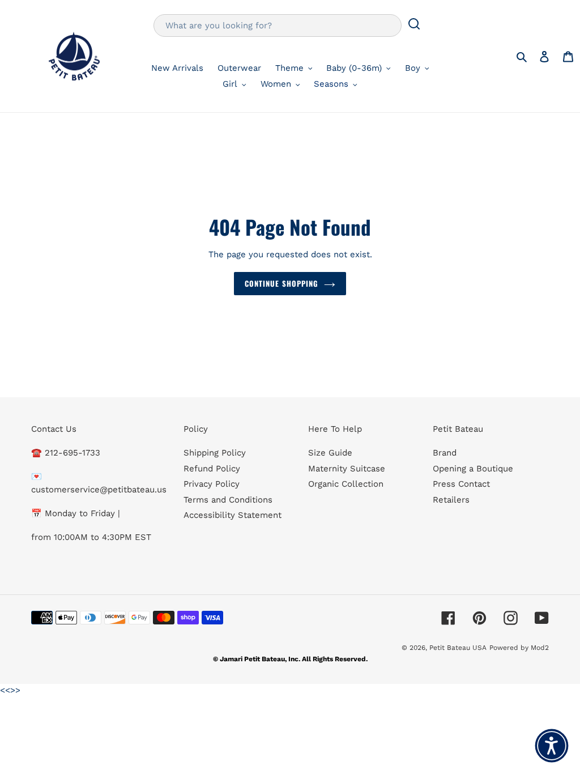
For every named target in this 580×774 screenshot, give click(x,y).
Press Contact (461, 484)
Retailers (451, 500)
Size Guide (330, 453)
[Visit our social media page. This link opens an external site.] (448, 618)
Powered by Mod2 (519, 648)
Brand (445, 453)
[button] (552, 746)
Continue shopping (281, 283)
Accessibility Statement (233, 515)
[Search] (414, 25)
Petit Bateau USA (458, 648)
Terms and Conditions (228, 500)
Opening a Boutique (473, 468)
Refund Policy (212, 468)
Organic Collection (345, 484)
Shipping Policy (215, 453)
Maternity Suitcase (346, 468)
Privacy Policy (212, 484)
